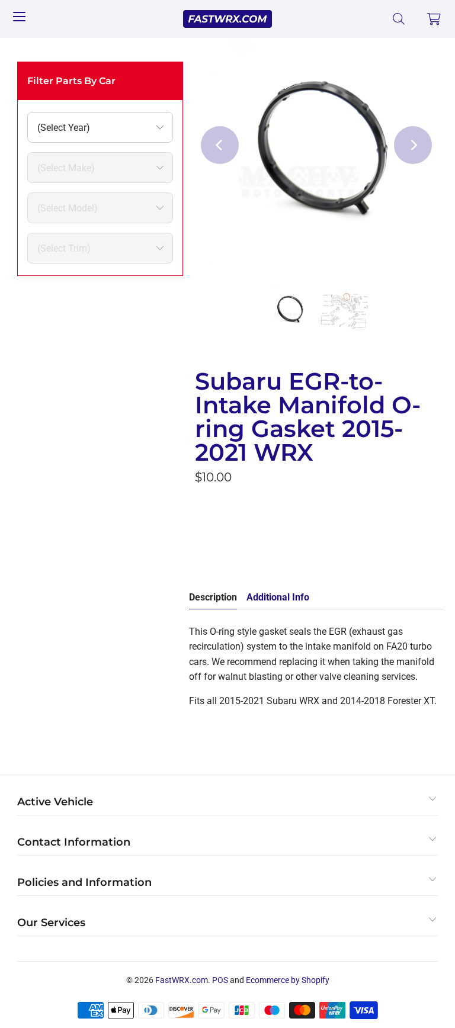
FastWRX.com (181, 980)
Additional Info (277, 597)
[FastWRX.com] (227, 19)
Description (213, 597)
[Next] (413, 145)
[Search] (399, 19)
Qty (202, 504)
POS (220, 980)
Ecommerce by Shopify (287, 980)
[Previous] (220, 145)
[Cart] (434, 19)
